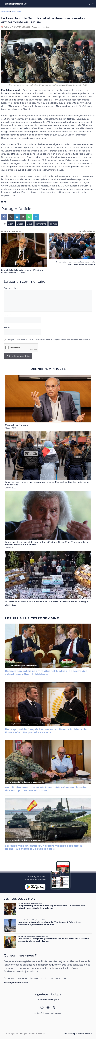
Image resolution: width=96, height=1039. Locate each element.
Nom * (7, 315)
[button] (89, 3)
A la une (16, 11)
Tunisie (53, 224)
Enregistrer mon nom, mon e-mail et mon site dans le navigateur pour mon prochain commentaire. (49, 340)
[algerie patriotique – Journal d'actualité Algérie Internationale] (15, 3)
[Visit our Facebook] (42, 1007)
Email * (7, 327)
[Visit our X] (54, 1007)
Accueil (5, 11)
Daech (20, 224)
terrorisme (41, 224)
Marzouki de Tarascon (17, 425)
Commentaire (11, 288)
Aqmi (11, 224)
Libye (29, 224)
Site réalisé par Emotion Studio (78, 1034)
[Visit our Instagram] (48, 1007)
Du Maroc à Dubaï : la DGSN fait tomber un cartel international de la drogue (46, 601)
